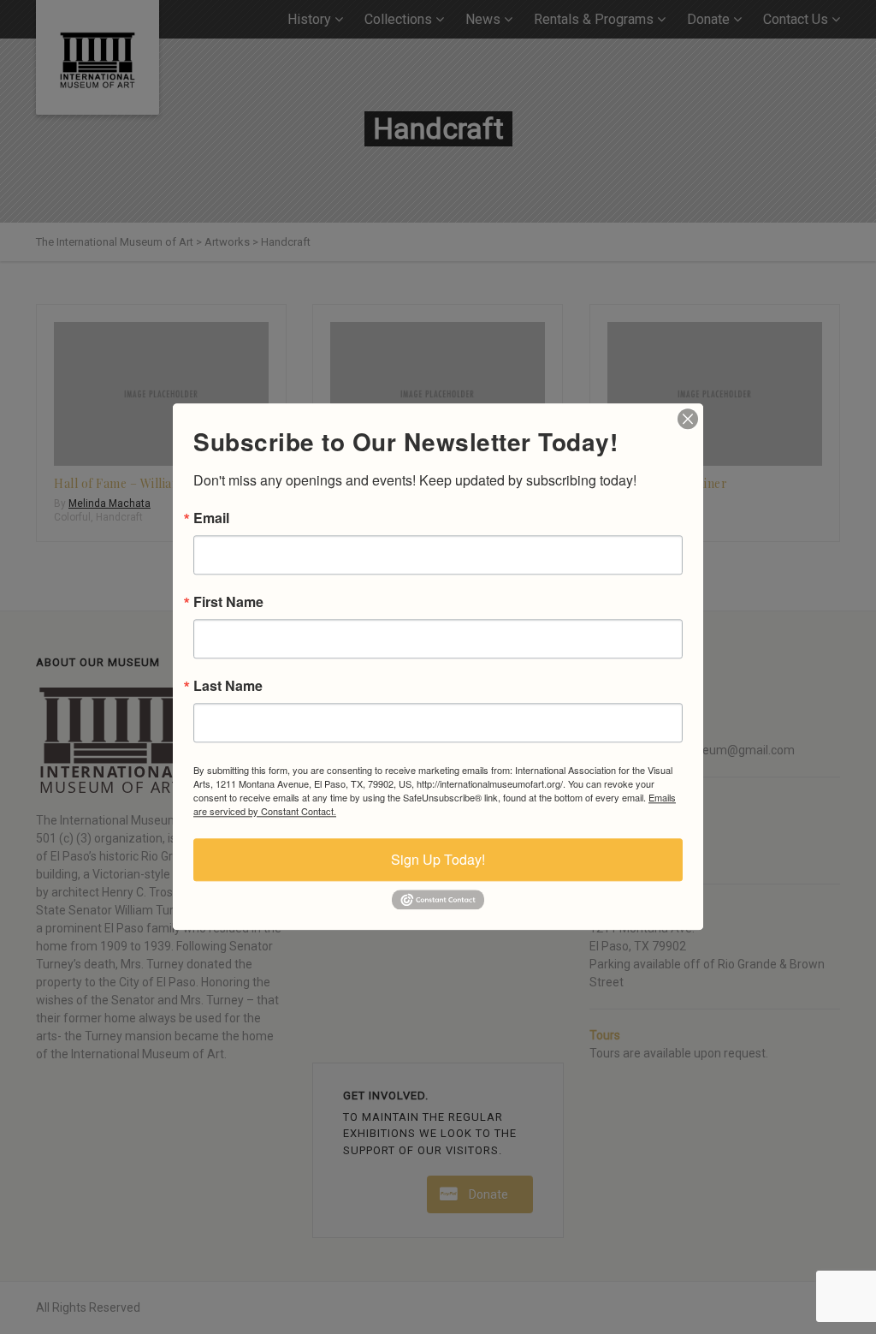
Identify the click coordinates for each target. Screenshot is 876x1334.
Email (211, 518)
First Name (228, 602)
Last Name (228, 686)
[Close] (688, 418)
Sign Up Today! (438, 859)
